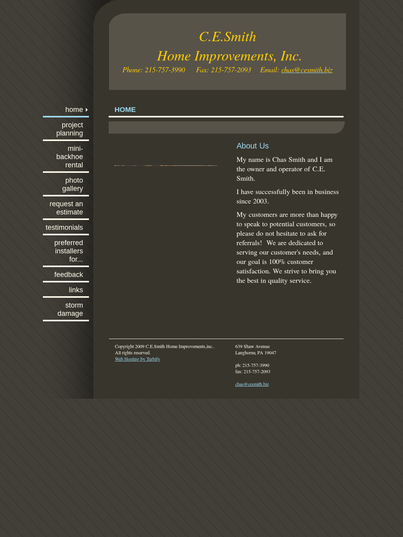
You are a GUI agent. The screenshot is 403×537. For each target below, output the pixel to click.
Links (76, 290)
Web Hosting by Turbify (137, 359)
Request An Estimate (66, 208)
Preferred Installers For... (68, 251)
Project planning (69, 129)
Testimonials (64, 227)
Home (74, 110)
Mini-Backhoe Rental (69, 157)
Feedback (68, 275)
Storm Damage (70, 309)
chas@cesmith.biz (252, 384)
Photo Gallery (72, 184)
